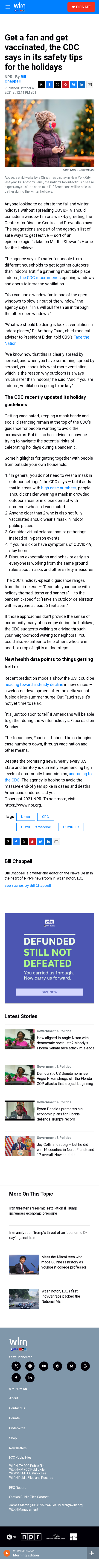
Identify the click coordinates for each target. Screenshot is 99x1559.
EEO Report (17, 1488)
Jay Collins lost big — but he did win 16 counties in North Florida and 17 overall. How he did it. (65, 1149)
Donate (14, 1418)
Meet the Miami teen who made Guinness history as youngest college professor (63, 1262)
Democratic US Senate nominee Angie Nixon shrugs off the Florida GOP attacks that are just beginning (65, 1078)
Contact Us (17, 1408)
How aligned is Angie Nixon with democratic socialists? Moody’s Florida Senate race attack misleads (65, 1043)
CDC (45, 817)
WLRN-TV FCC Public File (26, 1466)
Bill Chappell (15, 78)
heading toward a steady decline (34, 684)
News (25, 817)
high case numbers (58, 487)
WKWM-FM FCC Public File (27, 1473)
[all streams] (93, 1553)
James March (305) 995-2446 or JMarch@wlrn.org (46, 1505)
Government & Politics (54, 1031)
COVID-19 (71, 827)
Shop (13, 1438)
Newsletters (18, 1448)
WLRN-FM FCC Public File (27, 1469)
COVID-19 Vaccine (36, 827)
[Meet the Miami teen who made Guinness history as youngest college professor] (24, 1265)
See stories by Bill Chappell (28, 885)
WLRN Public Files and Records (31, 1478)
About (13, 1398)
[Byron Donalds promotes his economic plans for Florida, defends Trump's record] (20, 1111)
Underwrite (17, 1428)
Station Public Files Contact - (29, 1497)
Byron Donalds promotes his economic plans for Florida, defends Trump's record (60, 1114)
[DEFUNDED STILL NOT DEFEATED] (49, 958)
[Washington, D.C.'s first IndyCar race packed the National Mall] (24, 1299)
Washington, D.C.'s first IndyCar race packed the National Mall (60, 1296)
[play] (7, 1553)
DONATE (83, 7)
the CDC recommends (40, 277)
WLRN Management (23, 1509)
